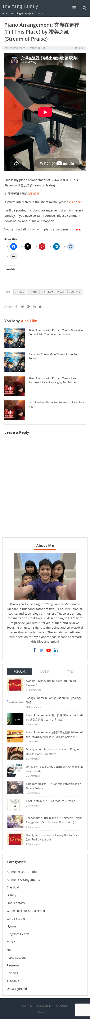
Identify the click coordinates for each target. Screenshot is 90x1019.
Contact (41, 1012)
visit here (75, 202)
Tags (70, 671)
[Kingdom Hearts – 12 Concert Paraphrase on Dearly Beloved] (15, 787)
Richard (20, 48)
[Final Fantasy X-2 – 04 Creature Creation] (15, 804)
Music (11, 942)
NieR (10, 950)
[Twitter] (41, 650)
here (77, 229)
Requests (13, 965)
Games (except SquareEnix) (26, 911)
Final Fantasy (16, 903)
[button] (76, 7)
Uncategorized (17, 989)
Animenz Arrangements (23, 880)
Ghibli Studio (16, 919)
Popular (19, 671)
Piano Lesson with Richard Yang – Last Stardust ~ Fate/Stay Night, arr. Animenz (53, 380)
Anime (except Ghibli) (22, 872)
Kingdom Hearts (18, 934)
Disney (11, 895)
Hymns (11, 926)
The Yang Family (20, 6)
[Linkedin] (56, 650)
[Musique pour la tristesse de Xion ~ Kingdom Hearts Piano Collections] (15, 753)
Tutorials (13, 981)
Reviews (12, 973)
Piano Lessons (16, 958)
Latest (44, 671)
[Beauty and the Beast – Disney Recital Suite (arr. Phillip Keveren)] (15, 839)
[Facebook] (34, 650)
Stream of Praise (54, 291)
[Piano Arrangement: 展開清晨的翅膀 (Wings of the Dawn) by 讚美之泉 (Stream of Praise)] (15, 736)
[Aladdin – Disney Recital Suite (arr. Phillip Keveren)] (15, 684)
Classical (13, 887)
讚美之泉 (76, 291)
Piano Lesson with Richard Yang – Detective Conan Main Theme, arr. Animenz (55, 332)
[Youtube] (48, 650)
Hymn (20, 291)
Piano (34, 291)
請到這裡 (34, 194)
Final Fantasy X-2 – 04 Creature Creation (50, 801)
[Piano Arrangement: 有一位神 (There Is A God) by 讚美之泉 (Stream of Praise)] (15, 719)
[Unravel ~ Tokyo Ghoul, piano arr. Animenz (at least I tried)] (15, 770)
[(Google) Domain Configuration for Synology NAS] (15, 701)
